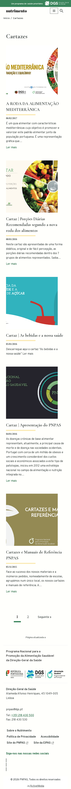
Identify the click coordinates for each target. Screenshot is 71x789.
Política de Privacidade (21, 737)
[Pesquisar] (61, 11)
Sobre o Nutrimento (19, 731)
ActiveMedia (37, 786)
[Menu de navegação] (54, 11)
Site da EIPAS (42, 743)
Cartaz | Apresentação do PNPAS (33, 425)
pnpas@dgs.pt (14, 709)
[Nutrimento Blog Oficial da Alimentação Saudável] (16, 10)
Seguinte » (44, 617)
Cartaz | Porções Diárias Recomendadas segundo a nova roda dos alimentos (31, 224)
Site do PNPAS (16, 743)
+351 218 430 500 (22, 715)
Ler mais (11, 147)
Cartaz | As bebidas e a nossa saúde (34, 335)
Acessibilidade (50, 737)
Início (6, 18)
